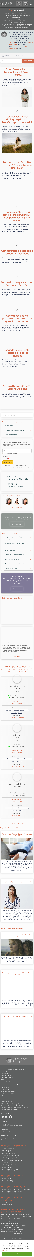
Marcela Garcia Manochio (7, 1227)
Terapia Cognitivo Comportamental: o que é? (17, 544)
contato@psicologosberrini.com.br (21, 1238)
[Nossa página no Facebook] (11, 1117)
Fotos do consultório (7, 1077)
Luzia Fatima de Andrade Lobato (9, 1225)
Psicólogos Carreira (7, 1150)
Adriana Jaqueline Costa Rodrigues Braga (11, 1214)
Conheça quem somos (17, 507)
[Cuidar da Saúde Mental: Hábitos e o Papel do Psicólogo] (17, 372)
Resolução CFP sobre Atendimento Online (13, 1106)
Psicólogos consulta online (8, 1140)
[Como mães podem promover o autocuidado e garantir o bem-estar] (17, 336)
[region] (17, 1248)
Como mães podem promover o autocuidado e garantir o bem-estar (17, 318)
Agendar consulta (6, 1095)
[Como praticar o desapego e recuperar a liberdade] (17, 268)
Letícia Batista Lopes (6, 1223)
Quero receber (7, 462)
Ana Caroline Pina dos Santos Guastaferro (11, 1216)
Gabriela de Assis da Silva (7, 1221)
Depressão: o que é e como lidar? (15, 564)
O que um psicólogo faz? (12, 559)
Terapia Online (5, 1203)
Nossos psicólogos (10, 550)
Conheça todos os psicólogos (16, 823)
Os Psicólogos (5, 1073)
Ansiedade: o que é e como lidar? (14, 554)
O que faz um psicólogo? (8, 1091)
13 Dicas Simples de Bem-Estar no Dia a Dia (17, 387)
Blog (2, 1079)
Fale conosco (4, 1087)
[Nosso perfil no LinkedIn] (3, 1117)
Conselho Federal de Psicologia (10, 1109)
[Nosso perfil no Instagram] (6, 1117)
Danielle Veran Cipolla (6, 1219)
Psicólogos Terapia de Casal (9, 1171)
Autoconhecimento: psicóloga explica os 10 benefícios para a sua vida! (17, 119)
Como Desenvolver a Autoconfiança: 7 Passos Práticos (17, 72)
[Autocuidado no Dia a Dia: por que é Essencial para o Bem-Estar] (17, 191)
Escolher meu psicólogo (7, 1093)
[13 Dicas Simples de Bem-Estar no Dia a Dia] (17, 404)
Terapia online (9, 425)
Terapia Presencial (7, 1204)
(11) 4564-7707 (7, 1238)
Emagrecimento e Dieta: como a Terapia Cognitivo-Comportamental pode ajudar (17, 216)
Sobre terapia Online (6, 1075)
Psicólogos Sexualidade (8, 1167)
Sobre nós (4, 1071)
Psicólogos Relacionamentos (9, 1165)
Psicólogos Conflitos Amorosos (10, 1155)
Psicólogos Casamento (8, 1152)
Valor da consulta (6, 1097)
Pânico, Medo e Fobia (11, 568)
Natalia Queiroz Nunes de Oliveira (9, 1231)
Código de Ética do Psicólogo (9, 1104)
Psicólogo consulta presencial (9, 1138)
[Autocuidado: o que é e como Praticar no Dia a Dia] (17, 302)
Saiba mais (5, 1250)
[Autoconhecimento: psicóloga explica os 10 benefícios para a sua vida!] (17, 143)
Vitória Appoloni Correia (7, 1233)
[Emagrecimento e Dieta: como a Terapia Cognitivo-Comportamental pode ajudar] (17, 237)
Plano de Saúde (5, 1089)
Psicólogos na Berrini (7, 1178)
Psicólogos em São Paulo (8, 1182)
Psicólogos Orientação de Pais (10, 1164)
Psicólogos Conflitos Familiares (10, 1157)
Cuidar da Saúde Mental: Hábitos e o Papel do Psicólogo (17, 352)
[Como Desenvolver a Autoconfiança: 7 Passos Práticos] (17, 97)
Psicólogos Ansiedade (8, 1148)
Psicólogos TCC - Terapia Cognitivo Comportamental (16, 1189)
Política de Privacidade (26, 467)
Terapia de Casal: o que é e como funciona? (15, 538)
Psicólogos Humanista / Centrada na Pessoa (14, 1193)
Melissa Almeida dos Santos (8, 1229)
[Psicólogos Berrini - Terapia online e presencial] (17, 1060)
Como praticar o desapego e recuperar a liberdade (17, 252)
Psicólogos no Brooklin (8, 1180)
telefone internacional (10, 454)
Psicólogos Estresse (7, 1162)
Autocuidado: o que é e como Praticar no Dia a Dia (17, 284)
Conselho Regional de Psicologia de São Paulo (14, 1107)
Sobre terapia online (11, 434)
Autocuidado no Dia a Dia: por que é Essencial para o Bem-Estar (17, 165)
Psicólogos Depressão (8, 1159)
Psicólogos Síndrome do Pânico (10, 1169)
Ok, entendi (17, 1254)
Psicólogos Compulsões (8, 1153)
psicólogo (12, 42)
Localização (17, 1240)
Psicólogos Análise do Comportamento (12, 1191)
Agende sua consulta (7, 669)
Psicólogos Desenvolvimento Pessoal (12, 1160)
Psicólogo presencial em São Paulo (15, 430)
